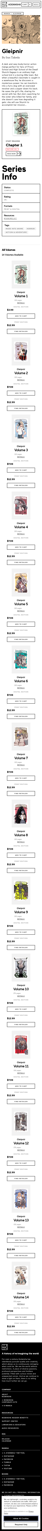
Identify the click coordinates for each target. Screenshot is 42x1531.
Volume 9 (21, 912)
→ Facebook (7, 1459)
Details (21, 303)
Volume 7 (21, 758)
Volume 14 (21, 1297)
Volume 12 (21, 1143)
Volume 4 (21, 527)
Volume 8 (21, 835)
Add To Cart (21, 316)
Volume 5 (21, 604)
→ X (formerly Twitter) (13, 1453)
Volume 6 (21, 681)
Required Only (21, 1524)
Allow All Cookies (21, 1518)
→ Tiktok (6, 1465)
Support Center (10, 1421)
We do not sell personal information (21, 1492)
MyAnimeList (10, 218)
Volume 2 (21, 373)
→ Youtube (7, 1468)
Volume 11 (21, 1066)
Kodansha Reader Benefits (15, 1418)
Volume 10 (21, 989)
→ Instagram (8, 1456)
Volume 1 (21, 296)
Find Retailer (21, 331)
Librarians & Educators (14, 1425)
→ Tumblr (6, 1462)
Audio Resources (10, 1428)
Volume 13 (21, 1220)
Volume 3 (21, 450)
